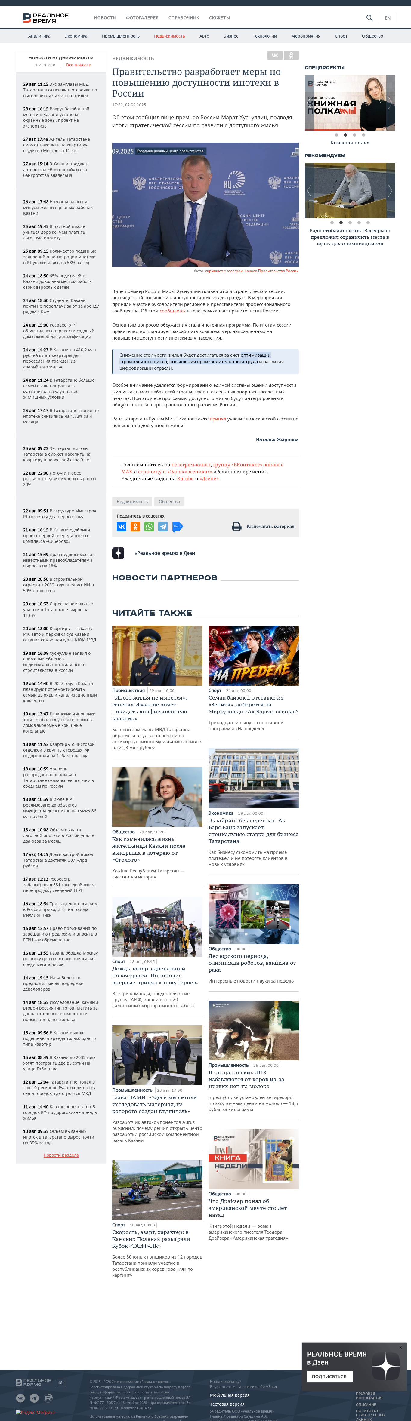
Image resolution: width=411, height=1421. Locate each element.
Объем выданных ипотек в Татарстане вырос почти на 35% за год (58, 1137)
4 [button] (363, 135)
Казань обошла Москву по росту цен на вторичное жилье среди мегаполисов (60, 958)
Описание (366, 1405)
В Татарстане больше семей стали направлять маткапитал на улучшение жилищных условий (58, 388)
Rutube (185, 478)
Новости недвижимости (61, 58)
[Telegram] (163, 526)
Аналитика (39, 36)
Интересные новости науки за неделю (252, 968)
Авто (204, 36)
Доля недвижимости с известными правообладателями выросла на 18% (59, 560)
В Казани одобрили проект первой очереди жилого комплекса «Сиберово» (56, 535)
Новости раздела (61, 1155)
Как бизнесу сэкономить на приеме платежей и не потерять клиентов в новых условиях (254, 842)
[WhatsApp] (149, 526)
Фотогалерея (142, 17)
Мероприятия (305, 36)
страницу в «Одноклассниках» (175, 471)
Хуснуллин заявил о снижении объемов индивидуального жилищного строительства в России (57, 661)
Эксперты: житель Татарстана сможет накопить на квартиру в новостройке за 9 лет (57, 454)
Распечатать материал (270, 526)
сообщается (173, 311)
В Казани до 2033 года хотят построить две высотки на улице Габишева (59, 1063)
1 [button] (336, 135)
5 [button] (368, 223)
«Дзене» (209, 478)
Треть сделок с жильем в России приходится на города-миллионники (60, 909)
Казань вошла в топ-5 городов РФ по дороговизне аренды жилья (60, 1112)
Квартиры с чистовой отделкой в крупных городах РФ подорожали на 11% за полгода (59, 749)
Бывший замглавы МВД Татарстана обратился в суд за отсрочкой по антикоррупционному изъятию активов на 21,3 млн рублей (156, 722)
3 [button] (354, 135)
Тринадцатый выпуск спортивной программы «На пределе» (253, 712)
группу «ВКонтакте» (237, 464)
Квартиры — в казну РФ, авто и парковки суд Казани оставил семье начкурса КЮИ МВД (59, 634)
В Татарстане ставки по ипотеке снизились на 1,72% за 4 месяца (61, 416)
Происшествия (129, 690)
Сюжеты (219, 17)
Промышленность (121, 36)
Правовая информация (369, 1396)
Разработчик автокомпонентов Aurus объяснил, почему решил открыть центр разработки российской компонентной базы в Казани (157, 1118)
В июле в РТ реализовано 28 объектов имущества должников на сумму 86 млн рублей (59, 807)
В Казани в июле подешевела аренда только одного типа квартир (59, 1038)
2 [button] (345, 135)
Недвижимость (169, 36)
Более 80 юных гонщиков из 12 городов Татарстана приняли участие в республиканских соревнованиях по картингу (157, 1253)
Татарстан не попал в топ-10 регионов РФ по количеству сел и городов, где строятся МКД (59, 1087)
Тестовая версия (227, 1404)
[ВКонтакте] (275, 55)
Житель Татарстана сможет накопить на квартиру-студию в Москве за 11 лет (56, 144)
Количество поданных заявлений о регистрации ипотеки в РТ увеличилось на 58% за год (59, 256)
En (388, 18)
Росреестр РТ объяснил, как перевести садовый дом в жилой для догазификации (58, 330)
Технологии (265, 36)
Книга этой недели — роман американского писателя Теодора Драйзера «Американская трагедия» (248, 1219)
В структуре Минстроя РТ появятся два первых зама (59, 513)
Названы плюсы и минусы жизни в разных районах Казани (58, 207)
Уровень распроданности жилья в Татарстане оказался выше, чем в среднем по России (58, 777)
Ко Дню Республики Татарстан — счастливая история (148, 857)
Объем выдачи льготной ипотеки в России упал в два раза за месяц (58, 835)
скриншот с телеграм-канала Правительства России (252, 271)
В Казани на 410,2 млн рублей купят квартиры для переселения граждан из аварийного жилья (59, 358)
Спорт (341, 36)
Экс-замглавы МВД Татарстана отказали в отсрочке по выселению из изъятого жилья (60, 89)
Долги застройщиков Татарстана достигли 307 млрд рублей (58, 860)
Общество (372, 36)
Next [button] (390, 103)
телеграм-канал (191, 464)
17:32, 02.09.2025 (129, 104)
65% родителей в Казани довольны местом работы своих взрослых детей (58, 281)
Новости (105, 17)
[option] (350, 103)
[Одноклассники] (291, 55)
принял (218, 419)
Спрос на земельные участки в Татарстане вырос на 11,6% (58, 609)
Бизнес (231, 36)
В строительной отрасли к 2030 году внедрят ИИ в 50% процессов (58, 584)
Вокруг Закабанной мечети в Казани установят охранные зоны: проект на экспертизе (56, 117)
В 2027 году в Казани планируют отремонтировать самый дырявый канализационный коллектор (60, 692)
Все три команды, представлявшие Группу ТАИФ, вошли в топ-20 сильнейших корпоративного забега (155, 986)
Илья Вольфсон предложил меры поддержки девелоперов (53, 983)
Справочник (183, 17)
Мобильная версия (230, 1395)
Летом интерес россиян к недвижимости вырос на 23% (59, 478)
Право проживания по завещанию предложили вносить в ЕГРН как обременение (60, 934)
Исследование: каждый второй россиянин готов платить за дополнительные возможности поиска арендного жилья (60, 1010)
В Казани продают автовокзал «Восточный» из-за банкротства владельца (55, 169)
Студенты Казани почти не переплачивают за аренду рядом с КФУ (61, 306)
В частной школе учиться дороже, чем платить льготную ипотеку (54, 232)
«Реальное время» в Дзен (165, 553)
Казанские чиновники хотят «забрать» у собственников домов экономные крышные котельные (59, 722)
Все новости (78, 65)
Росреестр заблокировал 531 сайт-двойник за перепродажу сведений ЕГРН (59, 884)
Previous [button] (309, 103)
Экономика (76, 36)
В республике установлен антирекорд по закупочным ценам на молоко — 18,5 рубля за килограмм (253, 1090)
